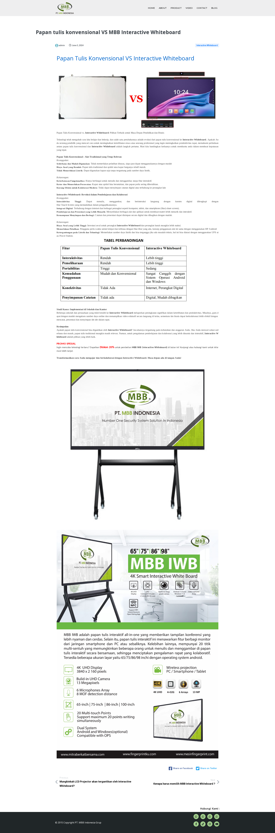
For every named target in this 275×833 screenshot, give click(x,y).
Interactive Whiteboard (207, 45)
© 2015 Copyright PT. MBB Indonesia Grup (78, 822)
